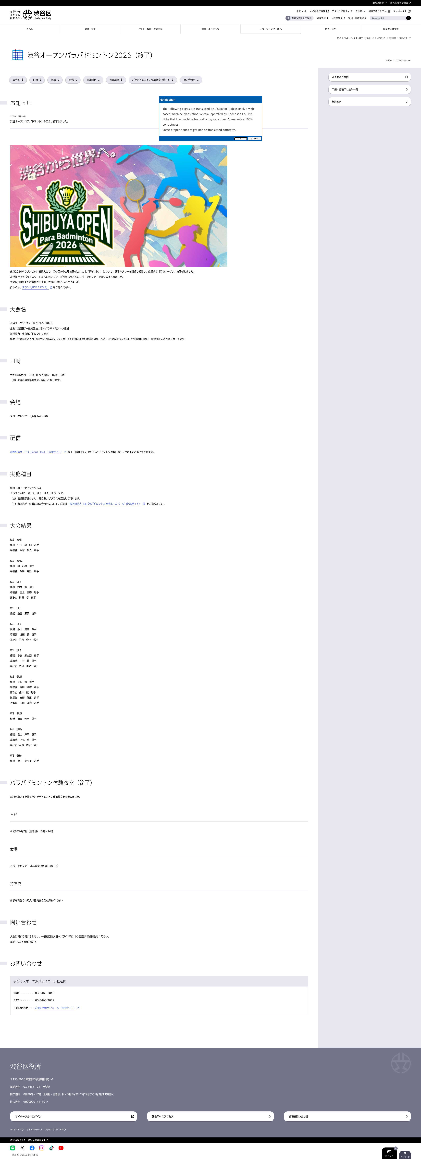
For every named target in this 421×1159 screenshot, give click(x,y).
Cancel (254, 138)
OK (240, 138)
